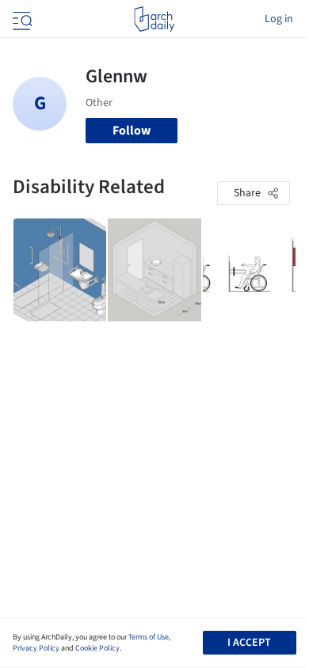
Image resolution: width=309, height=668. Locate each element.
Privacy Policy (36, 648)
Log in (279, 19)
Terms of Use (148, 637)
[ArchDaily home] (154, 19)
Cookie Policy (97, 648)
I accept (249, 643)
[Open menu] (21, 19)
